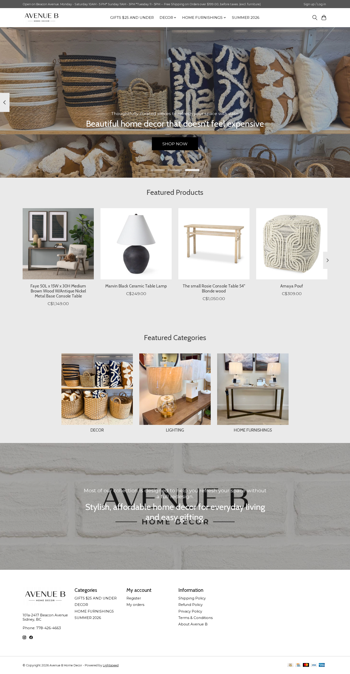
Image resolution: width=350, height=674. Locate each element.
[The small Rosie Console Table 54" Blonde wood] (214, 243)
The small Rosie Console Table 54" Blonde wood (214, 288)
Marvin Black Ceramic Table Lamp (136, 285)
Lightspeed (111, 665)
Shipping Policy (192, 598)
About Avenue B (193, 624)
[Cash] (290, 665)
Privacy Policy (190, 611)
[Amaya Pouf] (291, 243)
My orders (135, 605)
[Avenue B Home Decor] (41, 17)
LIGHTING (175, 430)
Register (133, 598)
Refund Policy (190, 605)
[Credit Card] (298, 665)
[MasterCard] (306, 665)
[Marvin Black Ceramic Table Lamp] (136, 243)
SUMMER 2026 (245, 17)
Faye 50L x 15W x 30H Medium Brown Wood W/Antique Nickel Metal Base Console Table (58, 290)
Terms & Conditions (195, 618)
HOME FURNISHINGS (253, 430)
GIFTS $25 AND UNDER (132, 17)
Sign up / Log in (315, 4)
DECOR (97, 430)
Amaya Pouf (291, 285)
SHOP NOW (175, 143)
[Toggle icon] (314, 17)
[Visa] (314, 665)
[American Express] (322, 665)
